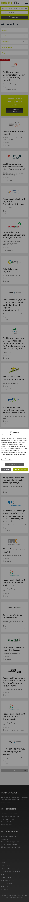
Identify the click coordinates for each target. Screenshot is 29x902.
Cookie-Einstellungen (14, 464)
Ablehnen (6, 469)
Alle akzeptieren (20, 469)
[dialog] (14, 451)
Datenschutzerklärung (7, 460)
